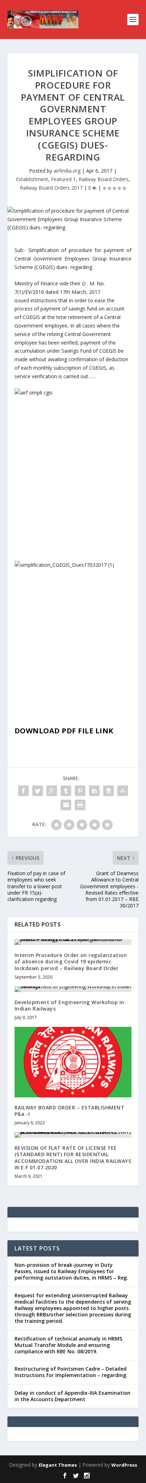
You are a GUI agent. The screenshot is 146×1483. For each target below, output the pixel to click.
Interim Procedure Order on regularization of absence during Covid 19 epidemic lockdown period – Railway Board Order (71, 961)
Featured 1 (63, 179)
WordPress (124, 1465)
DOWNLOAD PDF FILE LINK (64, 730)
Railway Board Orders (104, 179)
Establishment (32, 179)
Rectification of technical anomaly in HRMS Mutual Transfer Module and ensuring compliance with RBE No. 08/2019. (68, 1345)
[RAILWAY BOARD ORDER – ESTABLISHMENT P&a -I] (73, 1062)
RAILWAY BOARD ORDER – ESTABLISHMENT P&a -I (70, 1110)
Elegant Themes (58, 1465)
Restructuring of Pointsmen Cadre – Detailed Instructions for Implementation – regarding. (71, 1371)
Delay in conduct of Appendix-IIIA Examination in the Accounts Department (72, 1396)
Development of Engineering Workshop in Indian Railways (69, 1005)
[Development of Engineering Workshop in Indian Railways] (73, 989)
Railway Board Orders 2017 (51, 187)
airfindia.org (67, 170)
